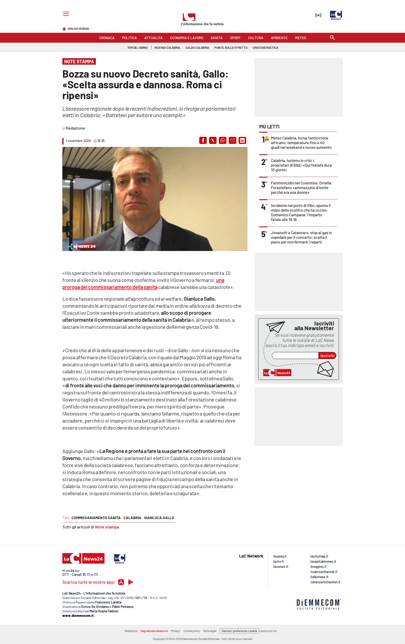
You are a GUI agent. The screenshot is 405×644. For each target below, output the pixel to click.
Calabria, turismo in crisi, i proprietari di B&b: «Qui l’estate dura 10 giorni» (301, 165)
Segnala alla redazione (154, 631)
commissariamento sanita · (96, 517)
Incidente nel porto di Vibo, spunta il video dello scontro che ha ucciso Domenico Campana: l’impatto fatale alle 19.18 (300, 212)
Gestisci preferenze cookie (239, 631)
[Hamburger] (65, 14)
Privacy (175, 631)
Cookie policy (192, 631)
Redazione (130, 631)
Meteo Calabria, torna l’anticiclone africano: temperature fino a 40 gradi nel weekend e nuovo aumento (301, 142)
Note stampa (107, 526)
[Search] (332, 38)
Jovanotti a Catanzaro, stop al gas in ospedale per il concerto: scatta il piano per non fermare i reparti (301, 237)
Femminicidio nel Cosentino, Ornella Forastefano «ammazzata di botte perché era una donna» (301, 187)
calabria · (133, 517)
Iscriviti (327, 355)
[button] (203, 140)
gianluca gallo (159, 517)
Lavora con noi (268, 631)
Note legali (209, 631)
